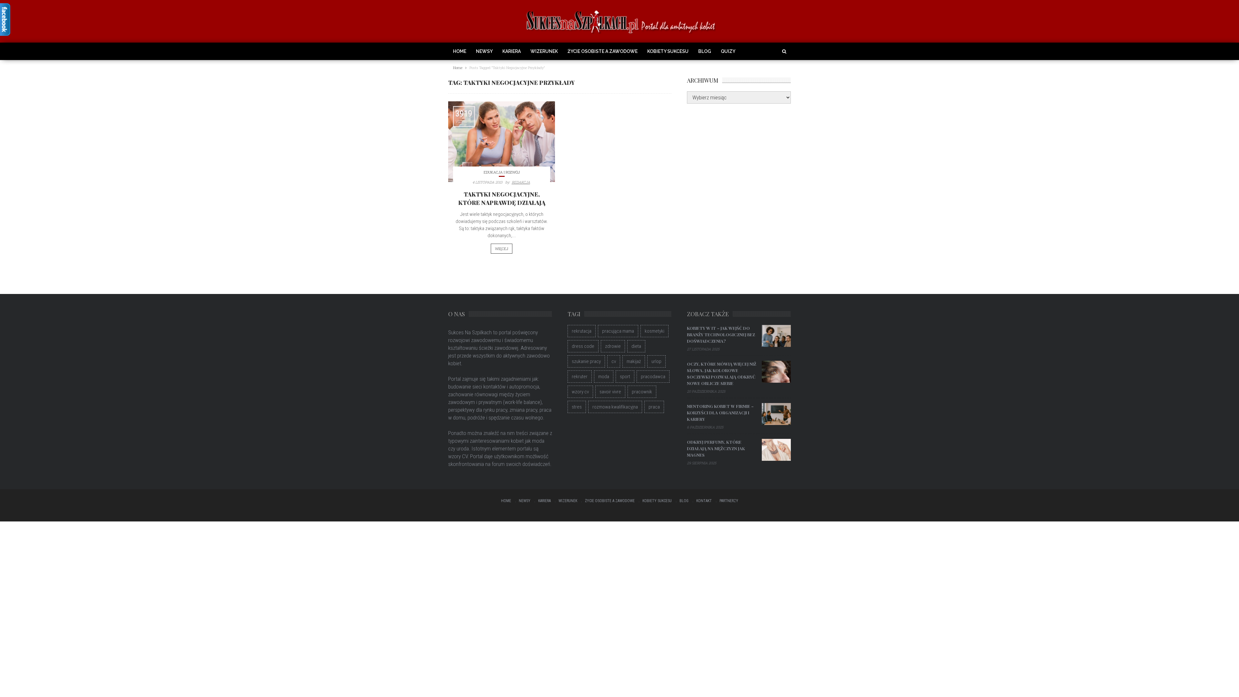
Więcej (501, 248)
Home (459, 51)
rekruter (580, 376)
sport (625, 376)
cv (613, 361)
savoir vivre (610, 392)
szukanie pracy (586, 361)
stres (577, 407)
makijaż (634, 361)
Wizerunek (544, 51)
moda (603, 376)
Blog (704, 51)
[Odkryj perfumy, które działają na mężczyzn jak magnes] (776, 450)
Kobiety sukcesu (668, 51)
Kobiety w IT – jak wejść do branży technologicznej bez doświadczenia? (721, 334)
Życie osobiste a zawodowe (603, 51)
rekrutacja (581, 331)
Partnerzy (729, 501)
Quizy (728, 51)
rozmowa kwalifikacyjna (615, 407)
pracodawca (653, 376)
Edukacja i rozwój (502, 172)
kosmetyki (654, 331)
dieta (636, 346)
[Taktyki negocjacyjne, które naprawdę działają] (501, 141)
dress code (583, 346)
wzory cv (580, 392)
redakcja (521, 182)
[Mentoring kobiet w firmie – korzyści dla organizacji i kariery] (776, 414)
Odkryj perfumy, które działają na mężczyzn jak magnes (716, 448)
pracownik (642, 392)
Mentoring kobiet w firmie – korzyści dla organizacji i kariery (720, 412)
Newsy (484, 51)
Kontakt (704, 501)
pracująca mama (618, 331)
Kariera (511, 51)
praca (654, 407)
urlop (656, 361)
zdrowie (613, 346)
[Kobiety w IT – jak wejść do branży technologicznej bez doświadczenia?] (776, 336)
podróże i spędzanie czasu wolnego (505, 417)
